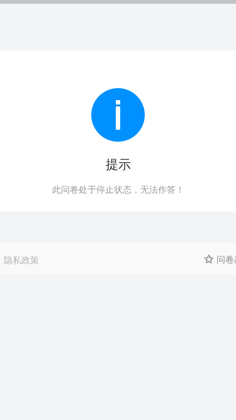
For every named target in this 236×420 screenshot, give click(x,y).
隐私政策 (21, 259)
